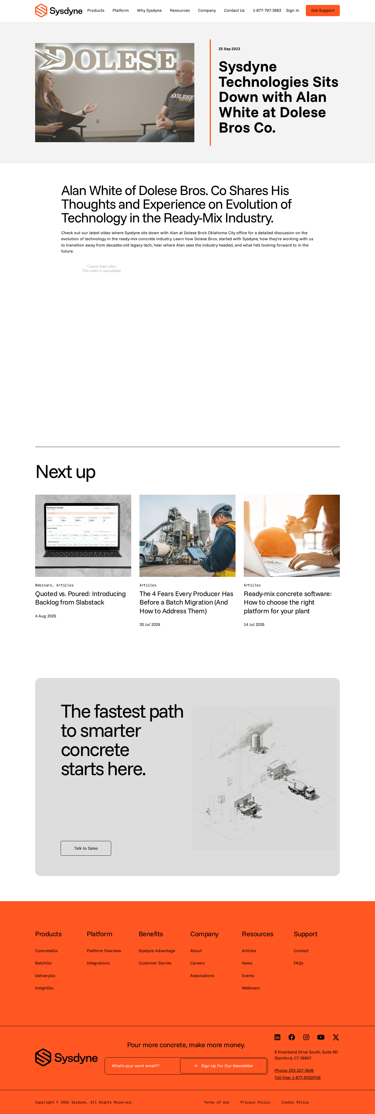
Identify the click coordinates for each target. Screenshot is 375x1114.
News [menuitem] (247, 963)
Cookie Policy (295, 1102)
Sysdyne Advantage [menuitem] (157, 950)
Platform (121, 10)
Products (95, 10)
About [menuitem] (196, 950)
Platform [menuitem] (99, 933)
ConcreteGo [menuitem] (46, 950)
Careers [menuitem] (197, 963)
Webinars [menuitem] (250, 987)
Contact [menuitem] (301, 950)
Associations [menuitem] (202, 975)
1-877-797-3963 (267, 10)
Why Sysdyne (149, 10)
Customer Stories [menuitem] (155, 963)
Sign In (292, 10)
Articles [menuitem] (249, 950)
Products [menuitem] (48, 933)
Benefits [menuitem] (151, 933)
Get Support (322, 10)
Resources (180, 10)
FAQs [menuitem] (298, 963)
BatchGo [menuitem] (43, 963)
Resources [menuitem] (257, 933)
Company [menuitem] (204, 933)
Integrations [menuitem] (98, 963)
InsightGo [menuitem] (44, 987)
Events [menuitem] (248, 975)
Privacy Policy (255, 1102)
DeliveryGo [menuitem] (45, 975)
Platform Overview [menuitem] (104, 950)
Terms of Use (217, 1102)
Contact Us (234, 10)
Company (207, 10)
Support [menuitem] (306, 933)
